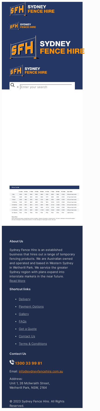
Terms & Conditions (33, 343)
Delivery (24, 299)
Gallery (24, 314)
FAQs (23, 321)
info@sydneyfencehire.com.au (41, 371)
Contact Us (27, 336)
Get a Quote (28, 329)
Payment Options (31, 306)
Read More (17, 281)
